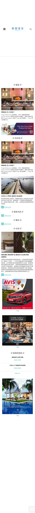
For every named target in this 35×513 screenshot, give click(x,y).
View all (17, 373)
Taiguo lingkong (17, 29)
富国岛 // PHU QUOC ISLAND (11, 196)
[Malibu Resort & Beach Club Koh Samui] (17, 242)
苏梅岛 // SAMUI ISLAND (17, 365)
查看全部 (7, 207)
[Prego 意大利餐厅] (17, 99)
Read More (17, 360)
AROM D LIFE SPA (17, 357)
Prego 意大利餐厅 (7, 112)
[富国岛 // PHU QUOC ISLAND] (17, 185)
